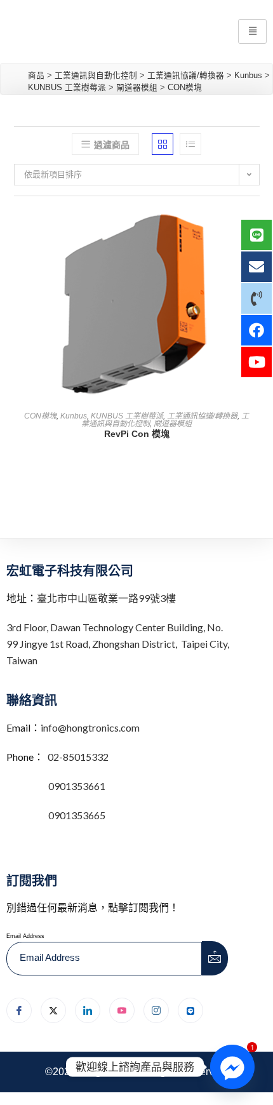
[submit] (215, 958)
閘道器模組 (173, 423)
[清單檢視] (190, 144)
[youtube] (122, 1010)
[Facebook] (19, 1010)
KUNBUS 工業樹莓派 (127, 416)
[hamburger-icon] (252, 31)
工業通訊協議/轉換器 (202, 416)
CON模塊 (40, 416)
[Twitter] (53, 1010)
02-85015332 (78, 757)
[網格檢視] (162, 144)
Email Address (25, 936)
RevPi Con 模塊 (137, 434)
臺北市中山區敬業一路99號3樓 (106, 598)
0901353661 (76, 786)
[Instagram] (156, 1010)
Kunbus (73, 416)
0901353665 (75, 815)
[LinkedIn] (87, 1010)
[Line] (190, 1010)
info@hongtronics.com (90, 727)
